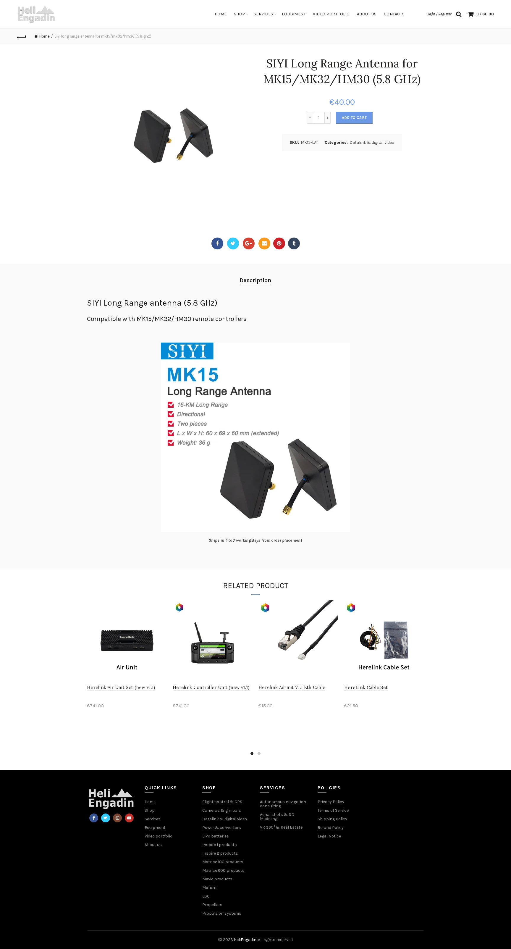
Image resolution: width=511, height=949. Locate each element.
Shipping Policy (332, 819)
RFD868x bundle (282, 671)
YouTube (129, 818)
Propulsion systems (221, 913)
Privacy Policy (331, 801)
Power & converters (221, 827)
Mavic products (217, 879)
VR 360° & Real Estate (281, 827)
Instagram (117, 818)
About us (153, 844)
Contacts (394, 14)
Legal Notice (329, 836)
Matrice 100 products (222, 861)
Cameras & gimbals (221, 810)
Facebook (217, 243)
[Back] (21, 36)
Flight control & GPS (222, 801)
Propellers (212, 904)
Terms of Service (333, 810)
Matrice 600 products (223, 870)
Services (263, 14)
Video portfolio (331, 14)
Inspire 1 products (219, 844)
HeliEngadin (245, 939)
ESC (206, 896)
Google (249, 243)
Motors (209, 887)
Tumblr (294, 243)
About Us (367, 14)
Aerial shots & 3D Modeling (277, 816)
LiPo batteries (215, 836)
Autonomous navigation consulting (283, 803)
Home (221, 14)
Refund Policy (331, 827)
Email (264, 243)
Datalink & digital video (372, 142)
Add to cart (354, 117)
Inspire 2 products (220, 853)
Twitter (233, 243)
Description (255, 280)
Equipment (294, 14)
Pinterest (279, 243)
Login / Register (438, 14)
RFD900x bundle (196, 721)
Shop (239, 14)
